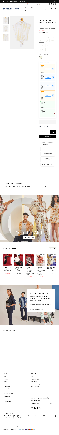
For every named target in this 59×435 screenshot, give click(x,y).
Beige (40, 57)
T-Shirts (10, 416)
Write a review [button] (49, 187)
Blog (32, 388)
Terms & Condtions (35, 386)
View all (52, 248)
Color (43, 54)
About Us (33, 373)
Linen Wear (43, 416)
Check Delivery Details (45, 127)
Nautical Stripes (8, 418)
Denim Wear (51, 416)
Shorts (37, 416)
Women (27, 7)
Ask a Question (48, 164)
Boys (5, 381)
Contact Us (7, 396)
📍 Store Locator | (32, 4)
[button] (47, 137)
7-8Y (47, 41)
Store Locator (7, 401)
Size (47, 37)
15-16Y (42, 49)
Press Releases (35, 379)
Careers (33, 376)
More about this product (47, 143)
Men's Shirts (17, 418)
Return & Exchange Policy (37, 384)
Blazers (20, 416)
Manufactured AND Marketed (48, 159)
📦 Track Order (43, 4)
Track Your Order (8, 403)
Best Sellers (7, 388)
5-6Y (41, 41)
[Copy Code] (53, 69)
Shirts (5, 416)
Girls (5, 384)
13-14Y (49, 45)
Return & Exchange (9, 399)
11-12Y (42, 45)
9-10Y (52, 41)
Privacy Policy (34, 381)
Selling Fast (26, 10)
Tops (15, 416)
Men (21, 7)
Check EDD (53, 132)
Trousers (31, 416)
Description (47, 149)
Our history (29, 237)
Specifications (48, 153)
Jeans (25, 416)
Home (40, 18)
